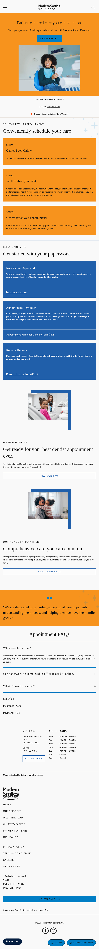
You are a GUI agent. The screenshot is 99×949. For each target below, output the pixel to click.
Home (7, 804)
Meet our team (49, 476)
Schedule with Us (49, 38)
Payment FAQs (11, 712)
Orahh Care (11, 866)
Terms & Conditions (17, 853)
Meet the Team (13, 817)
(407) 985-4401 (53, 106)
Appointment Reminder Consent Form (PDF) (30, 334)
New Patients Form (16, 291)
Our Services (12, 811)
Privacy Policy (13, 846)
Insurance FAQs (12, 705)
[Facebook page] (45, 930)
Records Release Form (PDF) (22, 373)
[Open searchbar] (93, 7)
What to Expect (14, 824)
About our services (49, 571)
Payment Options (15, 830)
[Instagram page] (53, 930)
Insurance (10, 837)
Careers (9, 859)
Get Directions (33, 758)
